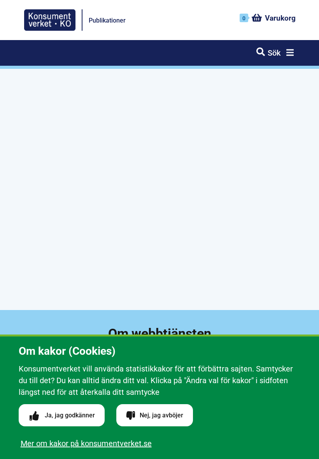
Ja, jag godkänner (69, 415)
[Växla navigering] (288, 54)
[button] (268, 53)
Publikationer (107, 20)
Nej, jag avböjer (160, 415)
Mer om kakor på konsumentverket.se (86, 443)
